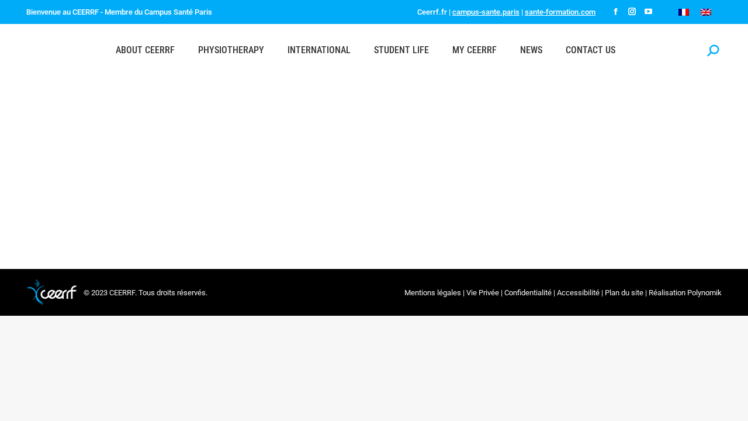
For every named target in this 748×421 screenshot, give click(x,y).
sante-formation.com (560, 12)
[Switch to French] (684, 12)
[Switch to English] (706, 12)
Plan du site (624, 292)
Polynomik (704, 292)
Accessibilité (578, 292)
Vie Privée (482, 292)
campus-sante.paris (486, 12)
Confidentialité (528, 292)
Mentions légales (432, 292)
